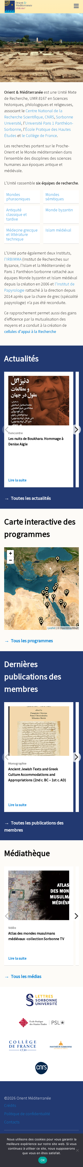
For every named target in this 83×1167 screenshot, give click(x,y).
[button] (58, 559)
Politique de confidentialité (27, 1113)
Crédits (10, 1105)
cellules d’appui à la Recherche (30, 331)
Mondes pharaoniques (18, 197)
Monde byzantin (59, 209)
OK (43, 1160)
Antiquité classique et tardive (16, 214)
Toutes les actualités (31, 498)
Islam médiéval (58, 230)
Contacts (12, 1122)
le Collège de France (39, 135)
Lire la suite (17, 480)
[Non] (77, 1150)
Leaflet (51, 628)
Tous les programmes (32, 640)
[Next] (76, 429)
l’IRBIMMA (12, 259)
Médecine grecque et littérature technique (22, 234)
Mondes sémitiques (54, 197)
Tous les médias (26, 976)
